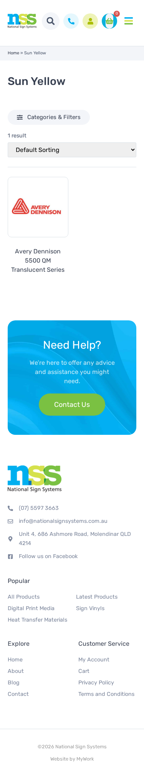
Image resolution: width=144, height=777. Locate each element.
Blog (14, 682)
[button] (51, 21)
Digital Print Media (31, 608)
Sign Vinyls (90, 608)
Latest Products (97, 597)
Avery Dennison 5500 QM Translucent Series (38, 260)
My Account (93, 659)
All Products (24, 597)
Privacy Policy (96, 682)
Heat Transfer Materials (37, 620)
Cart (83, 671)
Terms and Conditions (106, 694)
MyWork (85, 759)
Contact (18, 694)
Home (13, 53)
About (16, 671)
